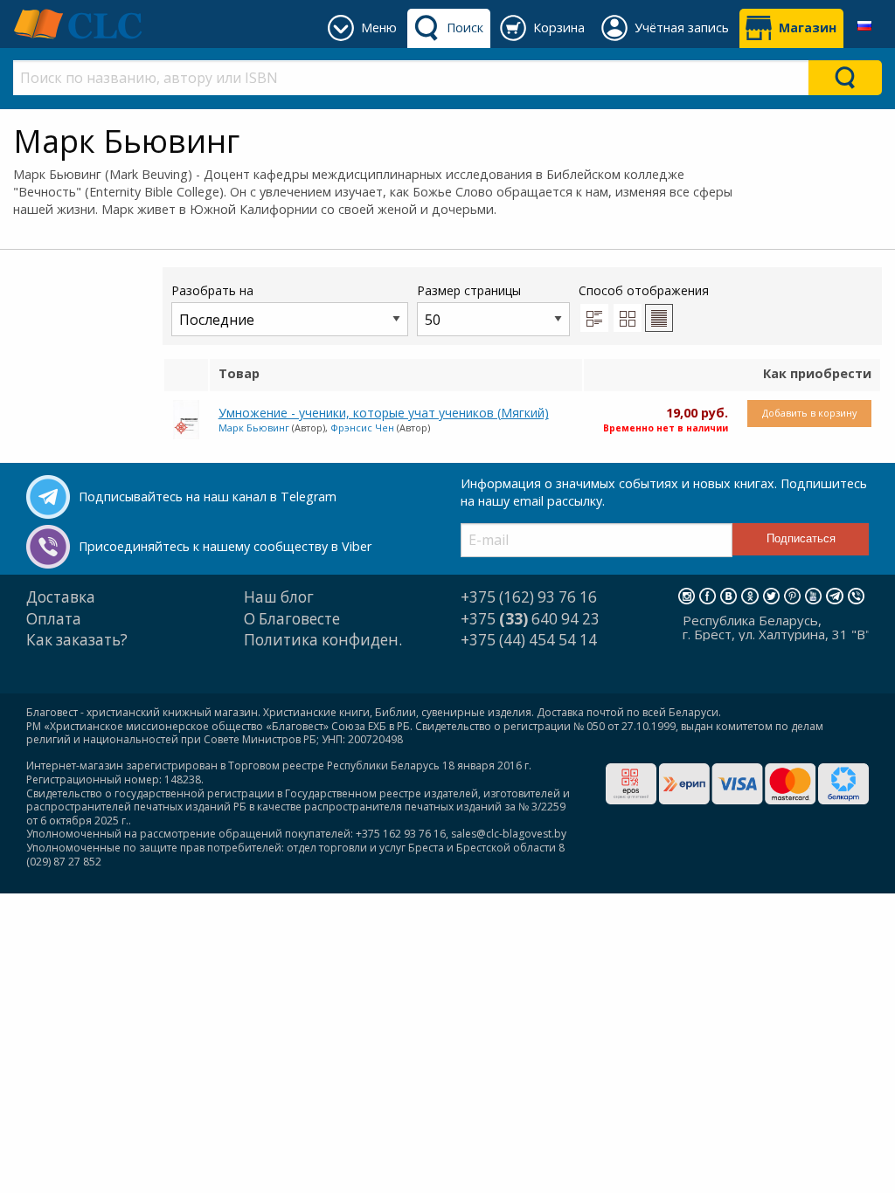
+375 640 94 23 (530, 619)
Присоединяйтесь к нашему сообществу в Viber (225, 546)
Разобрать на (212, 290)
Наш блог (279, 597)
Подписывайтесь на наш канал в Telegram (207, 496)
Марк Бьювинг (254, 427)
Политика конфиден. (323, 640)
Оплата (53, 619)
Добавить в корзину (809, 412)
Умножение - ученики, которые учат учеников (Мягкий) (384, 412)
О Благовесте (292, 619)
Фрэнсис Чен (362, 427)
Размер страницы (469, 290)
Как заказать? (77, 640)
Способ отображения (644, 290)
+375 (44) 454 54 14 (529, 640)
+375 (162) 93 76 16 (529, 597)
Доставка (60, 597)
